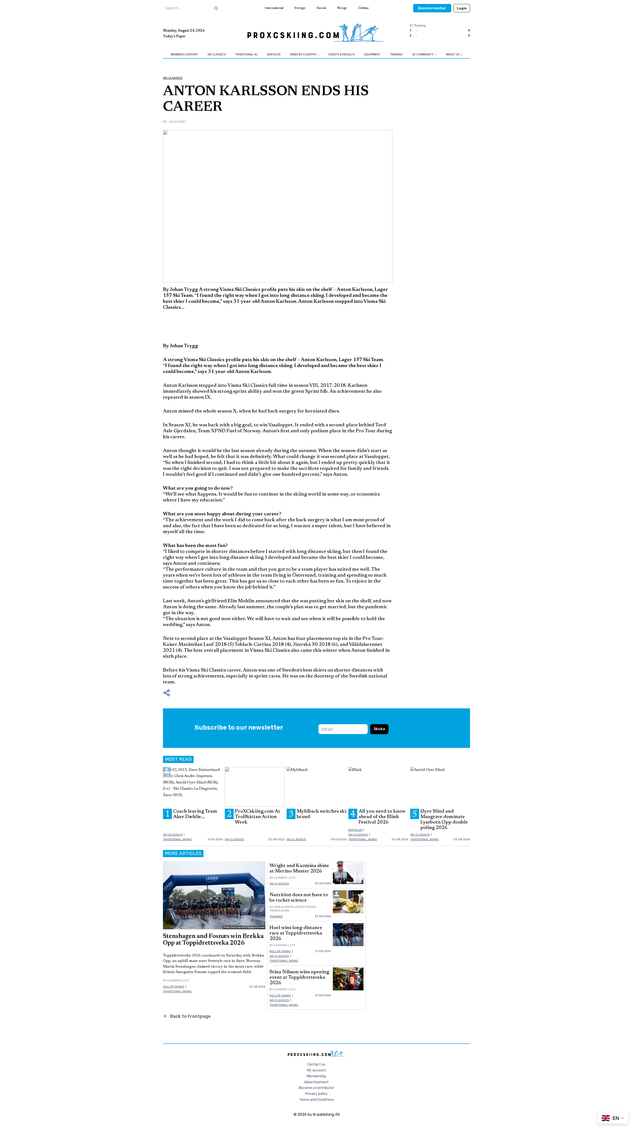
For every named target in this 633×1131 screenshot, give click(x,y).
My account (316, 1070)
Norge (342, 8)
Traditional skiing (177, 839)
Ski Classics (216, 54)
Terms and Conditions (316, 1100)
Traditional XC (246, 54)
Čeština (363, 8)
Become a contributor (316, 1088)
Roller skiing (173, 986)
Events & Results (342, 54)
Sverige (299, 8)
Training (396, 54)
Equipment (372, 54)
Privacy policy (316, 1094)
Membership (316, 1076)
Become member (432, 8)
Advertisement (316, 1082)
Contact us (316, 1064)
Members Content (184, 54)
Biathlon (273, 54)
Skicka (379, 729)
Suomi (321, 8)
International (274, 8)
